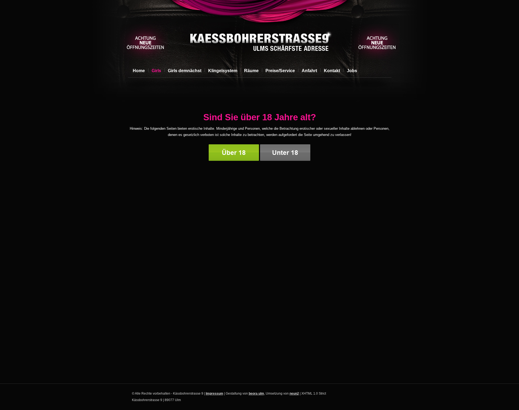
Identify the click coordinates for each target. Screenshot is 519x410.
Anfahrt (309, 70)
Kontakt (332, 70)
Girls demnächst (184, 70)
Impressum (214, 393)
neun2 (294, 393)
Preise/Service (280, 70)
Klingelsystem (222, 70)
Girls (156, 70)
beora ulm (256, 393)
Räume (251, 70)
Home (139, 70)
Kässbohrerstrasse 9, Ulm (259, 42)
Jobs (352, 70)
